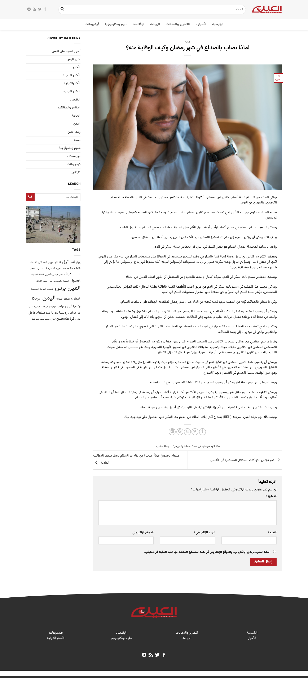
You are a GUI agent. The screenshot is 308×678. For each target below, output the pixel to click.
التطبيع (59, 268)
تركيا (53, 307)
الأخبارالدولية (72, 83)
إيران (78, 262)
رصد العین (73, 132)
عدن (77, 319)
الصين (48, 275)
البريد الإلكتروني (204, 532)
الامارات (76, 269)
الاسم (272, 532)
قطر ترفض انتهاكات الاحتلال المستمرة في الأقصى (242, 460)
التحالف (67, 268)
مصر (42, 319)
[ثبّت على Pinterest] (179, 431)
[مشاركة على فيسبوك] (202, 431)
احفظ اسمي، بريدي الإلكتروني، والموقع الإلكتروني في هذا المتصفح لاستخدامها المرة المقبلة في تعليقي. (207, 552)
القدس (50, 289)
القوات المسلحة (38, 289)
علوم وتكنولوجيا (116, 24)
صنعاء (40, 313)
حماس (72, 313)
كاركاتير (75, 172)
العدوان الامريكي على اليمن (56, 281)
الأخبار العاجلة (71, 75)
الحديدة (50, 268)
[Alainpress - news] (267, 9)
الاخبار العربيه (71, 91)
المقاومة (75, 299)
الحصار (33, 269)
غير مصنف (73, 156)
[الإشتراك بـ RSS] (34, 9)
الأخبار (202, 24)
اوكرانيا (76, 307)
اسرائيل (68, 262)
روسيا (63, 313)
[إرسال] (62, 9)
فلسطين (62, 319)
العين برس (67, 288)
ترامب (60, 306)
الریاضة (155, 24)
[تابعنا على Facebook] (45, 9)
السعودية (73, 275)
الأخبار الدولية (56, 638)
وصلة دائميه (162, 447)
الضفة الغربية (37, 275)
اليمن (49, 298)
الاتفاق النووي (54, 263)
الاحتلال (42, 263)
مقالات (35, 319)
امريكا (36, 299)
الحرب (41, 268)
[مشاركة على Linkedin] (172, 431)
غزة (72, 319)
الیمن (76, 123)
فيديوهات (92, 24)
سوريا (54, 313)
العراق (39, 281)
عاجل (31, 312)
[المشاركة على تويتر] (195, 431)
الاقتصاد (75, 99)
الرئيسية (217, 24)
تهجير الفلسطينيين (42, 307)
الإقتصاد (139, 24)
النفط (67, 299)
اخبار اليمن (73, 59)
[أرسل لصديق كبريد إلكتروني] (187, 431)
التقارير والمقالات (178, 24)
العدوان (75, 281)
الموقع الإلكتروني (143, 532)
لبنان (53, 319)
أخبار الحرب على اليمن (66, 51)
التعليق (271, 496)
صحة (187, 42)
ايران (68, 307)
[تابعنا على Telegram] (29, 9)
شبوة (48, 313)
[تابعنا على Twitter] (39, 9)
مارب (47, 319)
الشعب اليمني (58, 275)
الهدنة (59, 299)
